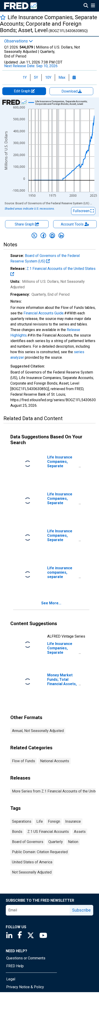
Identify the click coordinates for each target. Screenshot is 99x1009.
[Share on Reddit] (52, 235)
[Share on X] (34, 235)
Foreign (54, 821)
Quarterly (55, 842)
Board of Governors (27, 842)
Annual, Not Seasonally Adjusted (38, 731)
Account (72, 224)
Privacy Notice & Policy (25, 987)
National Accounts (54, 761)
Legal (10, 979)
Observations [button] (16, 41)
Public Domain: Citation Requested (40, 852)
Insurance (73, 821)
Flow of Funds (23, 761)
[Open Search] (86, 6)
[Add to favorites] (3, 17)
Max (61, 77)
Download (70, 91)
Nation (73, 842)
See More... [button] (51, 603)
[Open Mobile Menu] (93, 6)
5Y (36, 77)
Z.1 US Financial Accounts (48, 831)
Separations (21, 821)
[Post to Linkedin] (61, 235)
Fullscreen (81, 211)
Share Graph (25, 224)
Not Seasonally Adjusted (32, 872)
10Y (48, 77)
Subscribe (81, 910)
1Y (25, 77)
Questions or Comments (25, 958)
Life (39, 821)
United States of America (32, 862)
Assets (80, 831)
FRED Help (15, 966)
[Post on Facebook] (43, 235)
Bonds (17, 831)
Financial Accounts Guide (43, 313)
